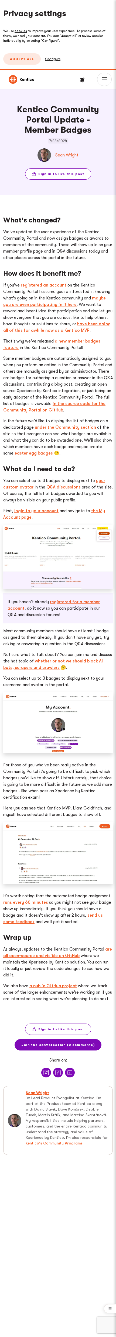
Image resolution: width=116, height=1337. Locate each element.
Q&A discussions (63, 487)
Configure (52, 59)
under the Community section (65, 427)
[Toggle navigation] (104, 79)
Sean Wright (67, 155)
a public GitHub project (53, 985)
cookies (21, 31)
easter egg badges (34, 453)
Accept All (22, 59)
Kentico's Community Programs (54, 1143)
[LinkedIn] (70, 1072)
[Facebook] (58, 1072)
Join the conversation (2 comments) (58, 1045)
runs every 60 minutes (25, 902)
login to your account (36, 510)
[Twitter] (46, 1072)
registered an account (43, 285)
